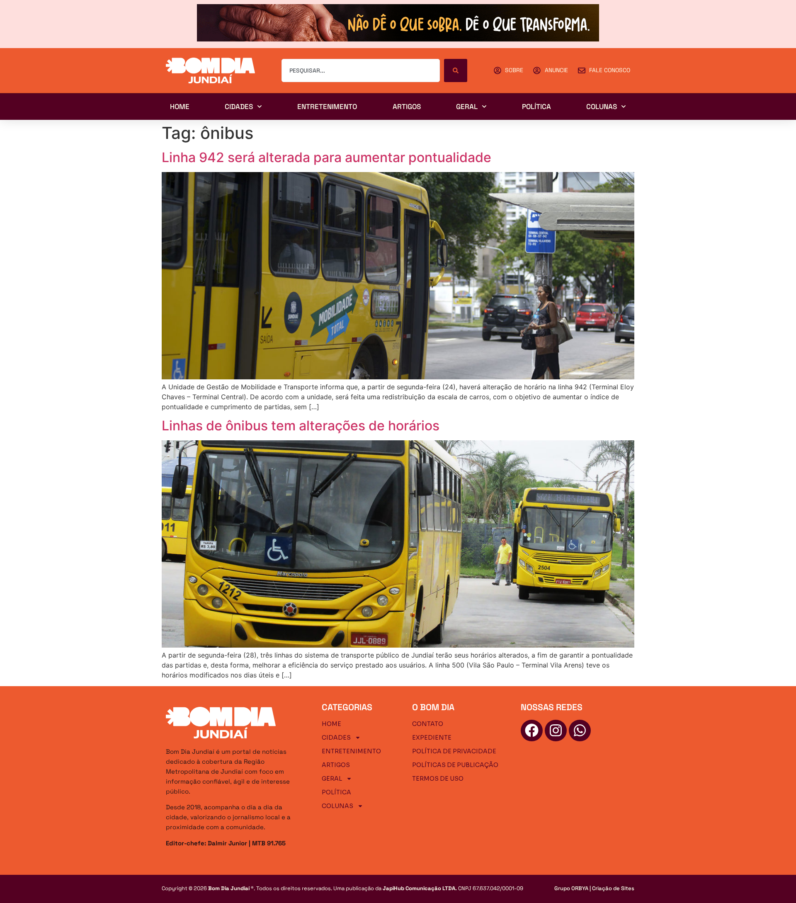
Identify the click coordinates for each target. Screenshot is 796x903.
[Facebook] (532, 731)
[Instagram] (556, 731)
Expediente (431, 737)
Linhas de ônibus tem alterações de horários (300, 426)
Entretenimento (327, 106)
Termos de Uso (438, 778)
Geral (467, 106)
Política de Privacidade (454, 751)
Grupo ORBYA (571, 888)
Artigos (407, 106)
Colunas (601, 106)
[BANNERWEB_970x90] (398, 39)
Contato (427, 724)
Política (536, 106)
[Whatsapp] (580, 731)
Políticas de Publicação (455, 765)
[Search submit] (455, 70)
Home (179, 106)
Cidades (239, 106)
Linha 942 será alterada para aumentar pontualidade (326, 157)
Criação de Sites (613, 888)
